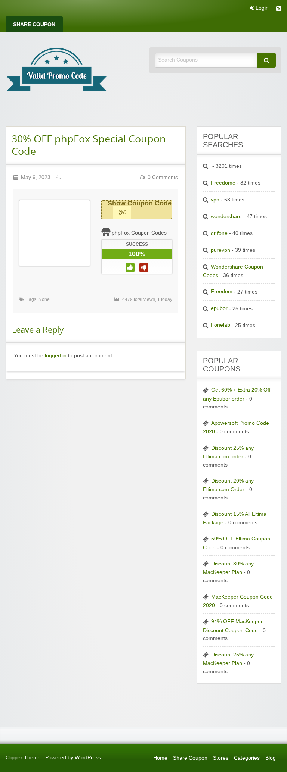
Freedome (223, 183)
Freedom (221, 291)
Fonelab (220, 325)
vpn (215, 200)
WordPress (88, 757)
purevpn (220, 250)
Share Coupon (34, 24)
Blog (270, 758)
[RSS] (278, 9)
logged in (56, 355)
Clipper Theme (23, 757)
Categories (247, 758)
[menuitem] (34, 24)
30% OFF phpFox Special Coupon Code (89, 145)
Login (261, 8)
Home (160, 758)
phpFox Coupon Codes (139, 233)
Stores (220, 758)
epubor (219, 308)
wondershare (226, 216)
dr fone (219, 233)
